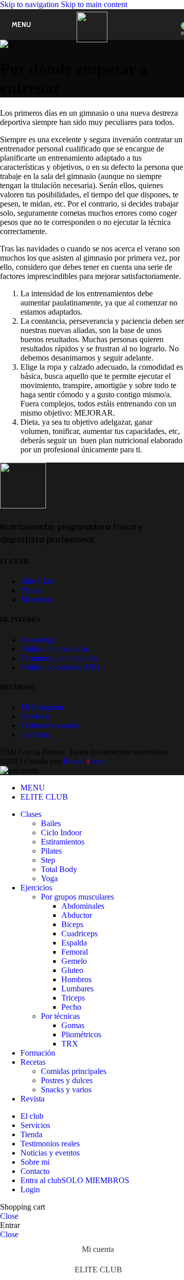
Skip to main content (94, 4)
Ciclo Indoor (61, 832)
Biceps (72, 924)
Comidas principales (73, 1071)
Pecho (71, 1007)
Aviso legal (38, 639)
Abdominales (82, 906)
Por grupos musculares (77, 896)
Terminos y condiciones (58, 658)
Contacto (35, 734)
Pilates (51, 851)
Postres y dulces (67, 1080)
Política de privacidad (55, 649)
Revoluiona (82, 761)
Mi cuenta (36, 599)
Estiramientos (62, 841)
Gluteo (72, 970)
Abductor (76, 915)
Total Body (59, 869)
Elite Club (36, 581)
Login (30, 1189)
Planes (30, 590)
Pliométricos (81, 1034)
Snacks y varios (66, 1089)
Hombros (76, 979)
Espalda (74, 942)
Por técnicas (60, 1016)
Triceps (73, 997)
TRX (69, 1043)
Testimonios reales (50, 725)
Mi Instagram (41, 707)
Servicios (35, 716)
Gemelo (74, 961)
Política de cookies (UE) (59, 667)
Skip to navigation (30, 4)
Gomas (72, 1025)
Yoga (49, 878)
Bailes (51, 823)
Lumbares (77, 988)
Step (48, 860)
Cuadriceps (79, 933)
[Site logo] (92, 39)
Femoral (74, 952)
